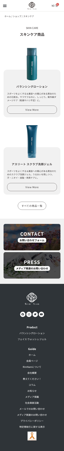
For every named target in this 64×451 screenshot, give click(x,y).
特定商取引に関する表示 (32, 426)
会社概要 (32, 372)
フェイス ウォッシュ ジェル (32, 339)
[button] (5, 5)
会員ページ (32, 360)
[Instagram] (29, 314)
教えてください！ (32, 378)
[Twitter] (35, 314)
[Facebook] (22, 314)
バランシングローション (32, 86)
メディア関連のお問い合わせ (32, 268)
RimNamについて (32, 366)
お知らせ (32, 390)
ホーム (7, 16)
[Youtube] (41, 314)
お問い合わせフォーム (32, 240)
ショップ (17, 16)
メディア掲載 (32, 396)
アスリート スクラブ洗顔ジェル (32, 164)
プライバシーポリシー (32, 420)
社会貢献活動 (32, 402)
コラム (32, 384)
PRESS (32, 262)
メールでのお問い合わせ (32, 408)
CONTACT (32, 233)
